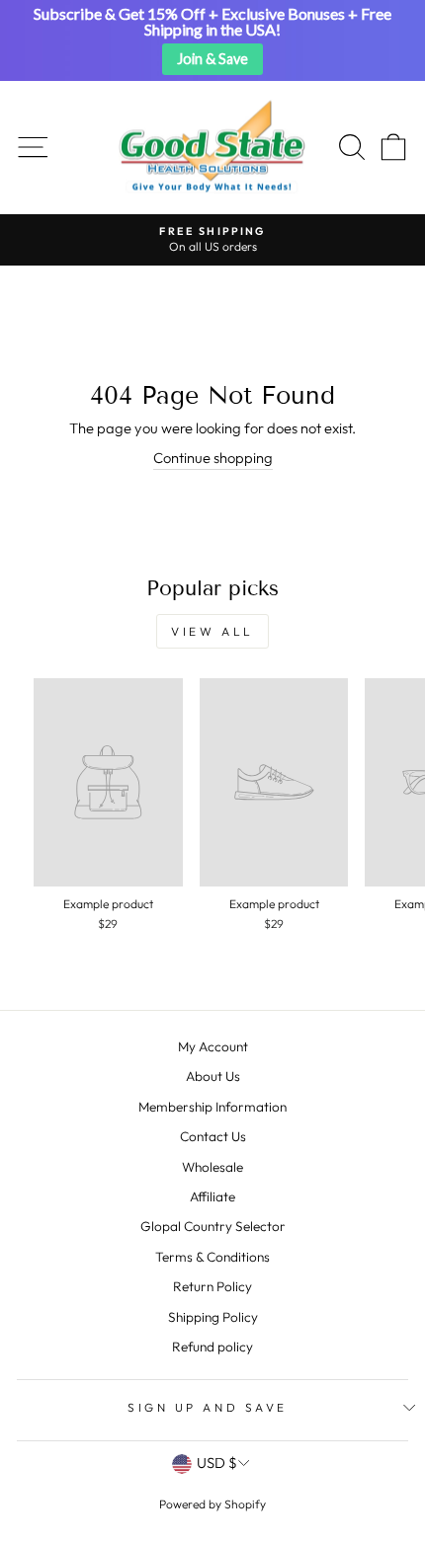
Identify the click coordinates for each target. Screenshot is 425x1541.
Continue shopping (213, 457)
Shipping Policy (213, 1317)
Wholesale (212, 1167)
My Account (213, 1046)
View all (212, 631)
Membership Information (212, 1107)
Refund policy (212, 1346)
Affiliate (212, 1196)
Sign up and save (208, 1407)
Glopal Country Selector (213, 1226)
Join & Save (212, 58)
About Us (213, 1076)
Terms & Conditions (212, 1257)
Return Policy (212, 1286)
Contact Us (213, 1136)
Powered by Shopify (212, 1504)
